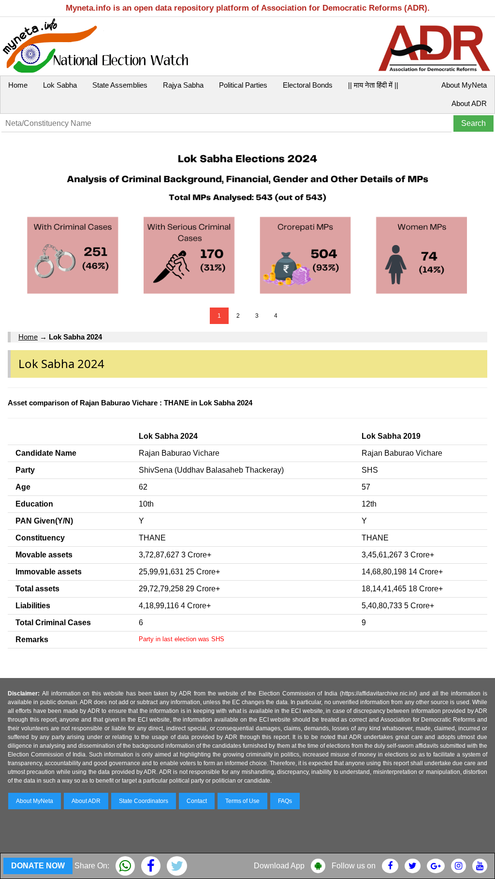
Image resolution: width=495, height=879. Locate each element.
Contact (197, 801)
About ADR (469, 103)
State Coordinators (143, 801)
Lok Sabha (60, 85)
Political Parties (243, 85)
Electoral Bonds (308, 85)
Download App (279, 866)
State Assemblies (119, 85)
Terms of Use (242, 801)
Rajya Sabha (183, 85)
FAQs (285, 801)
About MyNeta (464, 85)
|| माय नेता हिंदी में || (373, 85)
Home (18, 85)
